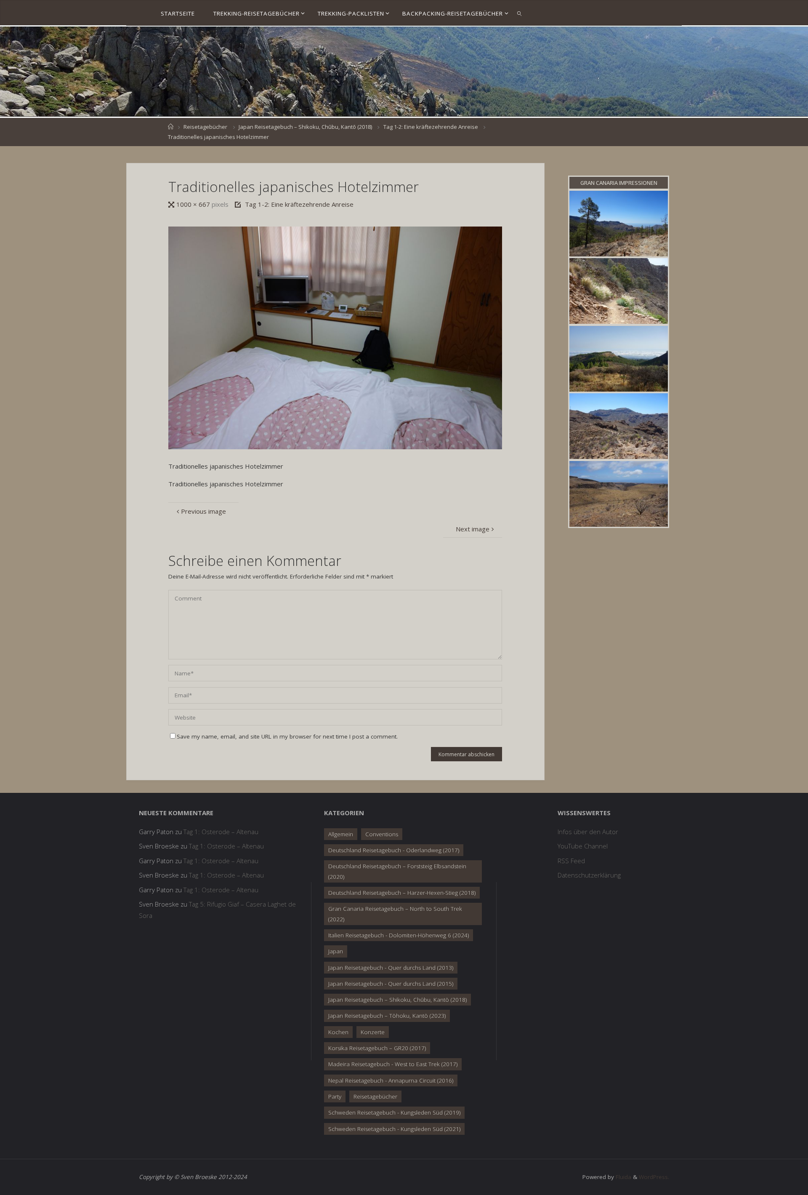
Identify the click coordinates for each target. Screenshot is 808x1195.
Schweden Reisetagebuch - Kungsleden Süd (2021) (394, 1129)
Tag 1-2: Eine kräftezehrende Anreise (430, 127)
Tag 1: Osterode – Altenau (220, 831)
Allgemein (340, 834)
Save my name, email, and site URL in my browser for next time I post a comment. (287, 736)
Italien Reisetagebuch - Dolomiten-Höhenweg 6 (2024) (398, 935)
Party (334, 1096)
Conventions (381, 834)
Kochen (338, 1032)
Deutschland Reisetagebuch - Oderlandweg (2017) (393, 850)
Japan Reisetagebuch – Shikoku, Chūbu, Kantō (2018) (305, 127)
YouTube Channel (583, 846)
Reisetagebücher (205, 127)
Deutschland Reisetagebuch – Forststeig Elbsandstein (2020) (397, 871)
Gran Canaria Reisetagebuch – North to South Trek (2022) (395, 914)
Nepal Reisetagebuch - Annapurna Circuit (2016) (390, 1080)
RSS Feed (571, 860)
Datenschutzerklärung (589, 875)
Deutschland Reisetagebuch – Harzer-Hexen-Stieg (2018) (402, 892)
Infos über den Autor (588, 831)
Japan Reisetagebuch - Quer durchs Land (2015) (390, 983)
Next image (472, 529)
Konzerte (373, 1032)
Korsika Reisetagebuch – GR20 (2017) (377, 1048)
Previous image (203, 511)
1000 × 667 (194, 204)
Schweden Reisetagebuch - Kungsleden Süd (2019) (394, 1112)
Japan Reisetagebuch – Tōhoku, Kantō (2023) (387, 1015)
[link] (519, 13)
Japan (335, 951)
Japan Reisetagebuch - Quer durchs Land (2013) (390, 967)
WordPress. (654, 1177)
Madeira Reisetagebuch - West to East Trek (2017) (392, 1064)
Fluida (622, 1177)
